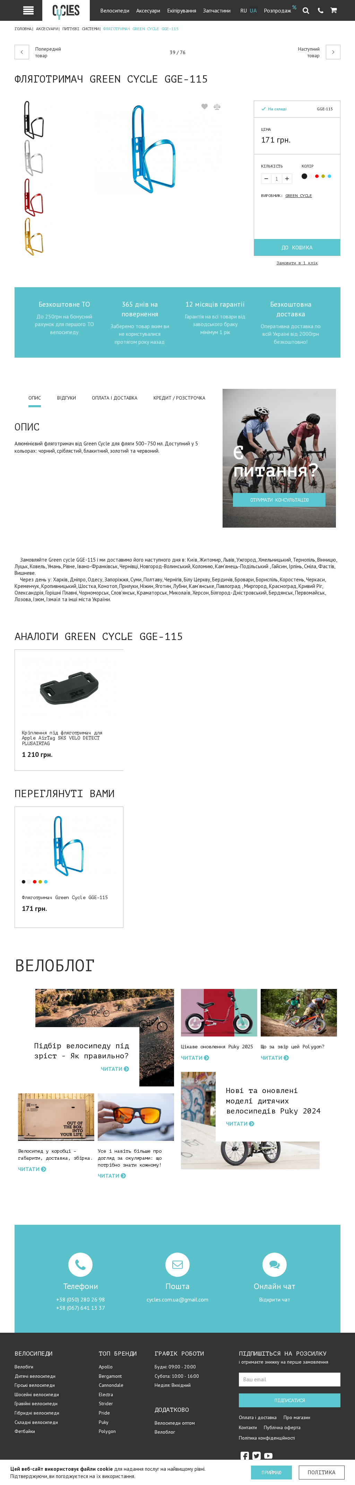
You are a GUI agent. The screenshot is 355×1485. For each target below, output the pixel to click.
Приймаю (271, 1472)
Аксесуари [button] (148, 10)
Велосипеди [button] (114, 10)
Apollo (106, 1367)
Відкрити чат (274, 1299)
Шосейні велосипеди (37, 1394)
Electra (106, 1394)
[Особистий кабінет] (28, 10)
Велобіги (24, 1367)
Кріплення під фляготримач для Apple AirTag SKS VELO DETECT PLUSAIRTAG (62, 738)
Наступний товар (309, 52)
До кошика (297, 248)
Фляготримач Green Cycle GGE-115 (65, 897)
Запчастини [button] (217, 10)
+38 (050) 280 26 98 (80, 1299)
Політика (322, 1472)
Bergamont (110, 1376)
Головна (23, 28)
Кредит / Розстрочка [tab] (179, 398)
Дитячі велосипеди (35, 1376)
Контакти (248, 1427)
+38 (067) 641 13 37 (80, 1307)
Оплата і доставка (258, 1417)
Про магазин (297, 1417)
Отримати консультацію (279, 500)
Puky (104, 1422)
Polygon (107, 1431)
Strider (106, 1403)
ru (243, 11)
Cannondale (111, 1385)
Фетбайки (25, 1431)
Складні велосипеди (36, 1422)
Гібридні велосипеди (37, 1413)
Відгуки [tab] (66, 398)
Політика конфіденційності (267, 1438)
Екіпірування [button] (181, 10)
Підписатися (290, 1400)
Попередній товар (48, 52)
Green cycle (298, 195)
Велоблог (165, 1432)
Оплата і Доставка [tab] (114, 398)
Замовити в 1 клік (297, 263)
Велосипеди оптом (175, 1423)
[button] (333, 10)
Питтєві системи (80, 28)
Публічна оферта (282, 1427)
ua (253, 11)
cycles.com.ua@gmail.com (177, 1299)
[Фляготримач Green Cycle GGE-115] (37, 120)
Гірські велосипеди (35, 1385)
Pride (104, 1413)
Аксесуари (47, 28)
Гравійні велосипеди (36, 1403)
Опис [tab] (34, 398)
